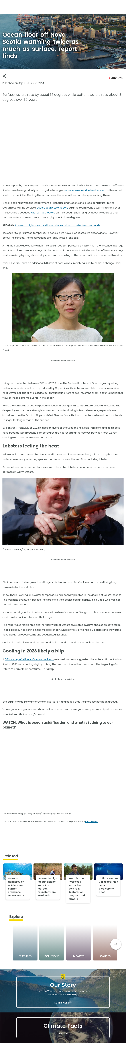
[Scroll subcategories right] (115, 944)
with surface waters (43, 212)
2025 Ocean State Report (52, 207)
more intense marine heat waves (84, 190)
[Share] (4, 76)
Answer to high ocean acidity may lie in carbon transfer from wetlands (57, 225)
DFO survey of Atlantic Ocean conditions (29, 659)
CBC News (91, 821)
